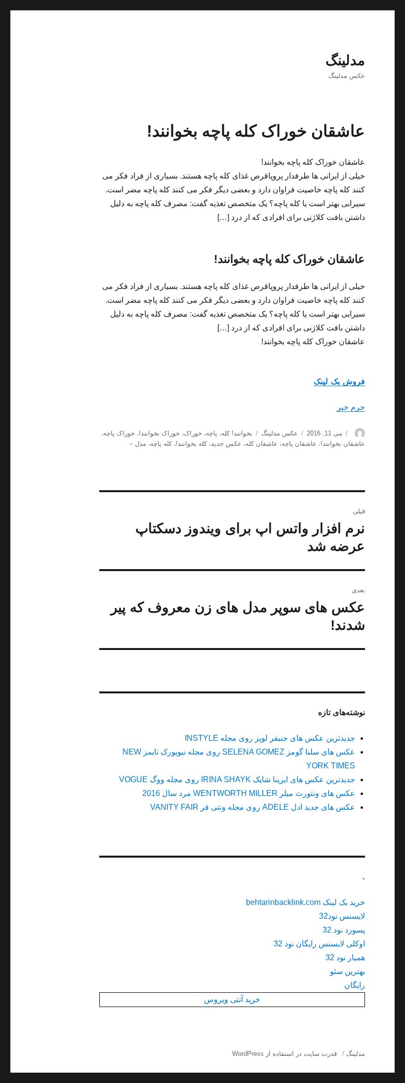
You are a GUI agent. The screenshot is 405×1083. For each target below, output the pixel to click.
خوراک (193, 433)
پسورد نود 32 (344, 930)
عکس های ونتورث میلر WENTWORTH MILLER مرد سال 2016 (248, 793)
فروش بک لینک (339, 381)
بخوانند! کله (236, 433)
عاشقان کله (261, 443)
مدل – (137, 443)
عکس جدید (226, 443)
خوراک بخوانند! (159, 433)
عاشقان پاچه (299, 443)
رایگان (354, 985)
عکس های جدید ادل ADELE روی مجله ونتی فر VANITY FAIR (252, 807)
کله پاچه (161, 443)
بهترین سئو (347, 971)
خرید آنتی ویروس (232, 999)
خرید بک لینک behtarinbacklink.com (305, 902)
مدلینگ (345, 60)
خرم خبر (351, 407)
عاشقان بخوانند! (343, 443)
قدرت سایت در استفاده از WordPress (284, 1053)
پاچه (211, 433)
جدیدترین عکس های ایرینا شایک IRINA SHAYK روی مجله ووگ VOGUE (237, 779)
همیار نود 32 (345, 957)
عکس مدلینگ (279, 433)
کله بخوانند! (191, 443)
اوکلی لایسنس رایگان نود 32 (319, 943)
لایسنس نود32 (342, 916)
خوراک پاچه (119, 433)
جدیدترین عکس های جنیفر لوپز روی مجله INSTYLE (270, 738)
